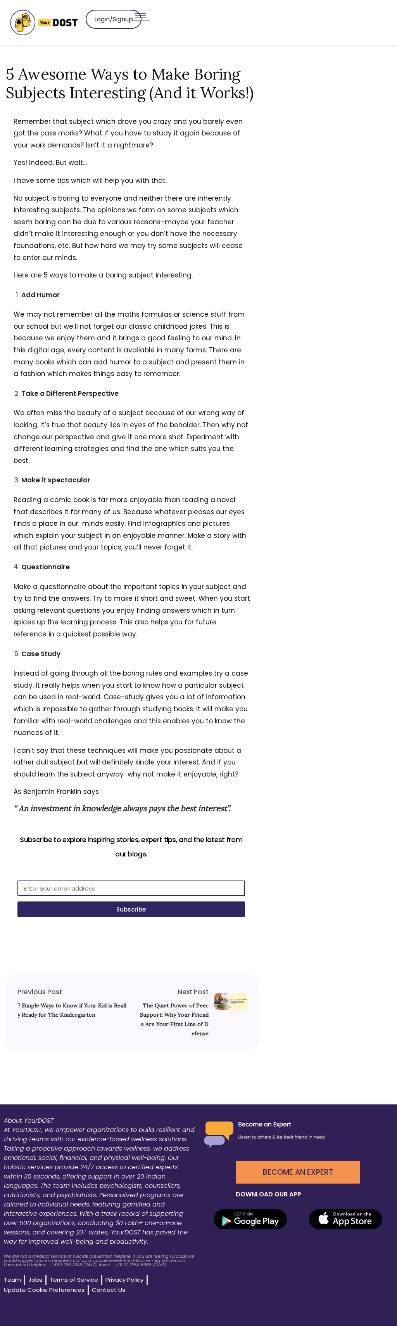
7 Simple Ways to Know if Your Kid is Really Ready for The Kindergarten (71, 1010)
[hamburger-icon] (140, 15)
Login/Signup (113, 19)
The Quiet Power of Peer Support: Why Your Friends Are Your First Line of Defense (174, 1019)
